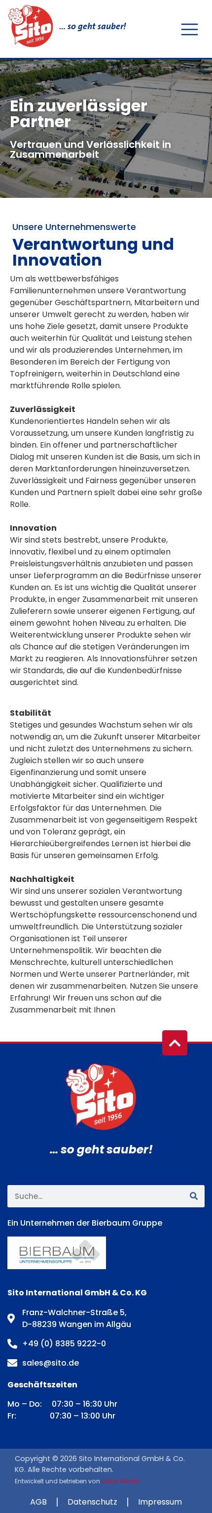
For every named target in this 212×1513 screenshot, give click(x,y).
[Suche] (193, 1196)
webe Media (121, 1481)
